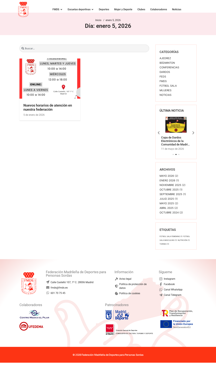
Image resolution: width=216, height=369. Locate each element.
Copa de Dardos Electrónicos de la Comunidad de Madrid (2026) (175, 143)
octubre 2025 (169, 189)
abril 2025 (167, 207)
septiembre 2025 (171, 194)
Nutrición (184, 240)
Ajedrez (165, 58)
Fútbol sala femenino (171, 236)
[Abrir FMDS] (61, 9)
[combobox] (84, 48)
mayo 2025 (167, 203)
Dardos (165, 72)
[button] (159, 133)
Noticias (165, 94)
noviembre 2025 (170, 185)
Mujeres (165, 90)
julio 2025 (167, 198)
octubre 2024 (169, 212)
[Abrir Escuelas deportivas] (92, 9)
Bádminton (167, 62)
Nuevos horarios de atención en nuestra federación (47, 107)
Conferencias (169, 67)
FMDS (163, 81)
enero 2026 (167, 180)
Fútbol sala (168, 85)
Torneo (164, 244)
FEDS (163, 76)
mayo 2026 (167, 175)
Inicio (98, 20)
